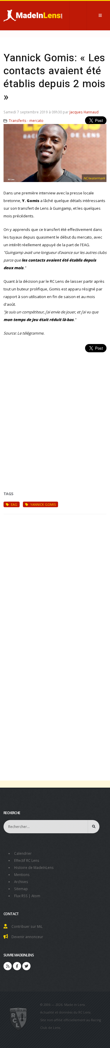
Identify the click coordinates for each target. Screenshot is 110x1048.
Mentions (22, 874)
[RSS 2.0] (8, 966)
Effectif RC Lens (26, 860)
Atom (35, 895)
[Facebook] (17, 966)
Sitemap (21, 888)
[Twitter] (26, 966)
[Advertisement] (55, 414)
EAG (13, 504)
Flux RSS (21, 895)
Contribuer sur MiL (27, 926)
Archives (21, 881)
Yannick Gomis (42, 504)
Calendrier (23, 853)
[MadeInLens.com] (18, 1018)
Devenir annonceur (27, 936)
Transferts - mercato (26, 120)
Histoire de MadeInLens (34, 867)
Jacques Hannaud (84, 112)
